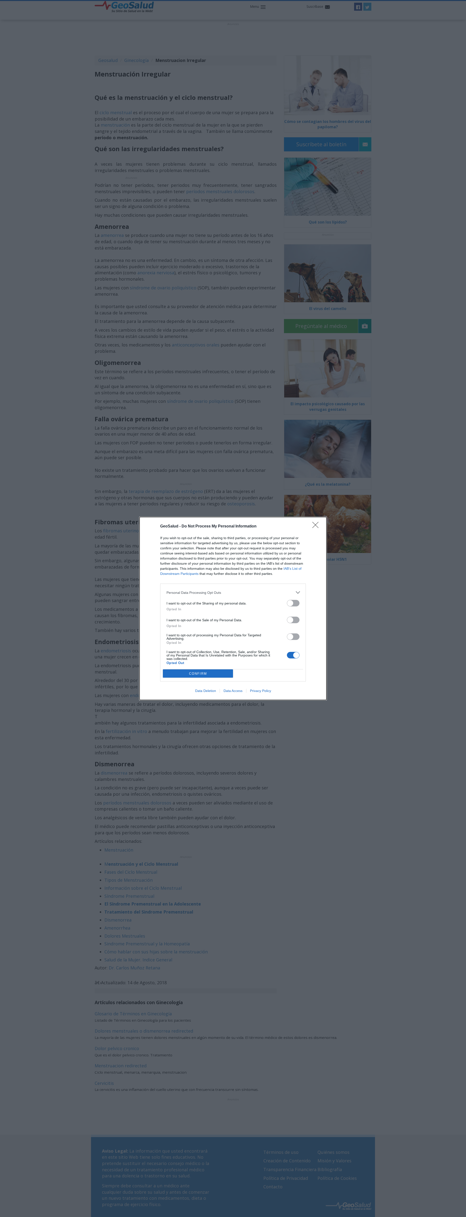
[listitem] (233, 592)
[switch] (293, 603)
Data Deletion (205, 691)
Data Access (233, 691)
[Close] (317, 526)
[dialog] (233, 608)
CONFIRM (198, 673)
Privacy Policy (260, 691)
